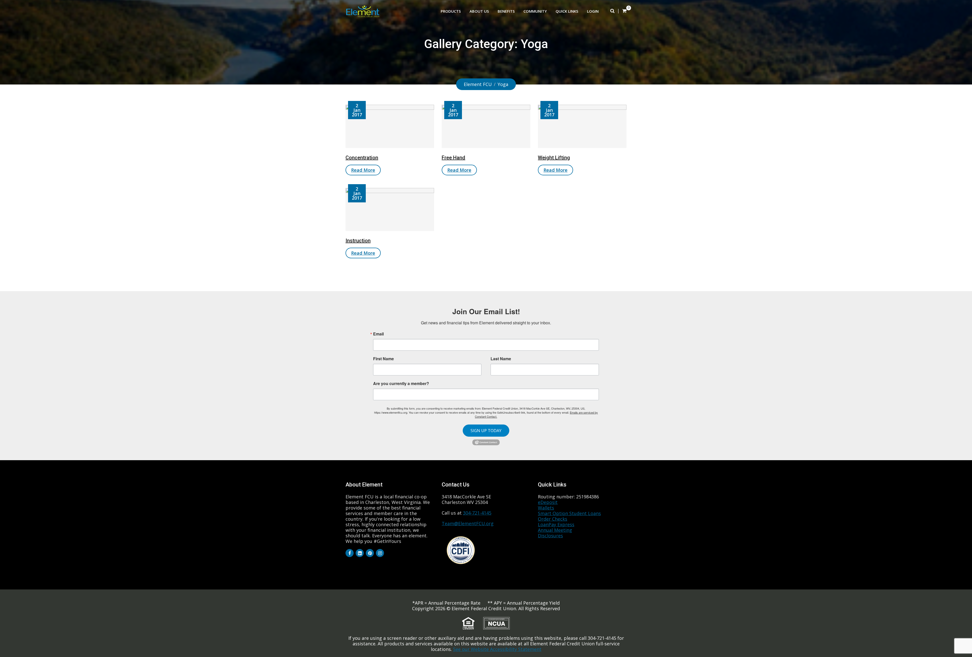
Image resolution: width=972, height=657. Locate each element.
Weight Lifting (554, 158)
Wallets (546, 508)
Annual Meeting (555, 530)
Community (535, 11)
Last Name (501, 359)
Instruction (358, 241)
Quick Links (567, 11)
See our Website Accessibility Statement (497, 649)
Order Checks (552, 519)
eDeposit (548, 502)
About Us (479, 11)
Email (378, 334)
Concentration (362, 158)
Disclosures (550, 536)
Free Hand (453, 158)
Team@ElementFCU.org (468, 523)
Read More (363, 170)
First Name (383, 359)
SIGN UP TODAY (486, 430)
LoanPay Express (556, 524)
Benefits (506, 11)
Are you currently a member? (401, 383)
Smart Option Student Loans (569, 513)
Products (451, 11)
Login (593, 11)
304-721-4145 (477, 513)
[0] (624, 10)
